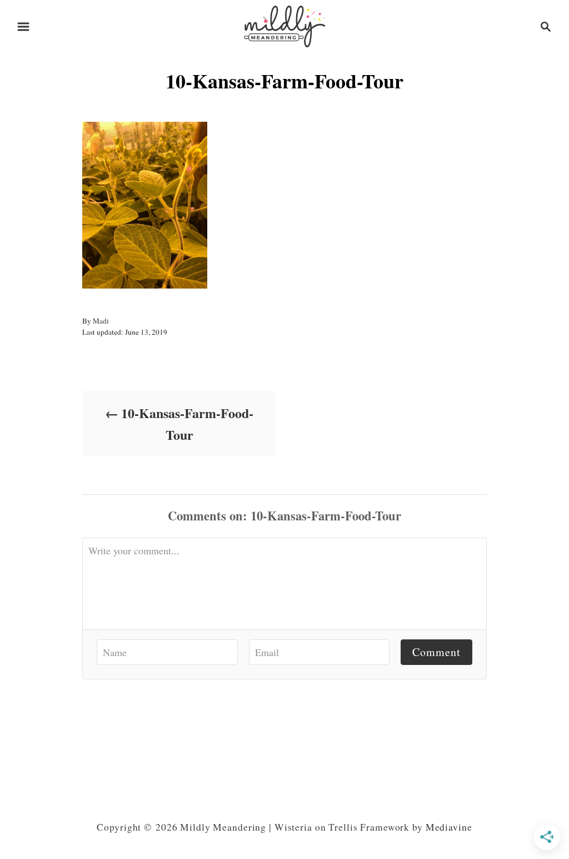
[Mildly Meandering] (284, 24)
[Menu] (23, 26)
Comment (436, 651)
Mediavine (449, 827)
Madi (101, 321)
